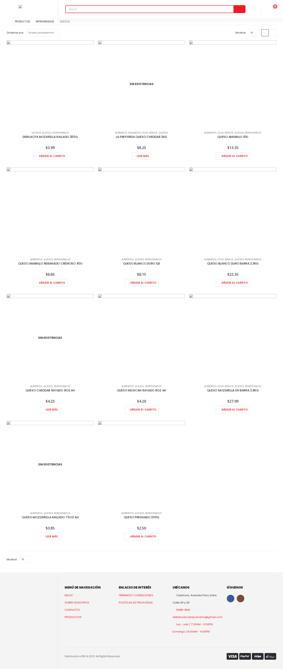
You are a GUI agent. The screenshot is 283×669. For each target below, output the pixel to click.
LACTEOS (36, 132)
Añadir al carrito (52, 156)
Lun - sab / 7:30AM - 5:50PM (194, 624)
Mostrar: (241, 33)
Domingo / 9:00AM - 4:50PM (191, 632)
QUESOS (46, 132)
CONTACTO (72, 610)
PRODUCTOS (73, 617)
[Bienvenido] (252, 9)
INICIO (69, 595)
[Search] (239, 9)
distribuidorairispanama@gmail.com (198, 617)
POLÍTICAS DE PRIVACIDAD (136, 603)
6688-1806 (183, 610)
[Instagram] (240, 598)
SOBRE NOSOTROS (77, 603)
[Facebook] (231, 598)
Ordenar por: (15, 33)
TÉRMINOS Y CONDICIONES (136, 595)
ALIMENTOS (121, 132)
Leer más (143, 156)
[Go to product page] (50, 84)
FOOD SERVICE (150, 132)
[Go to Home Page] (8, 21)
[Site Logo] (29, 6)
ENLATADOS (134, 132)
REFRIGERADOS (60, 132)
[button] (264, 32)
